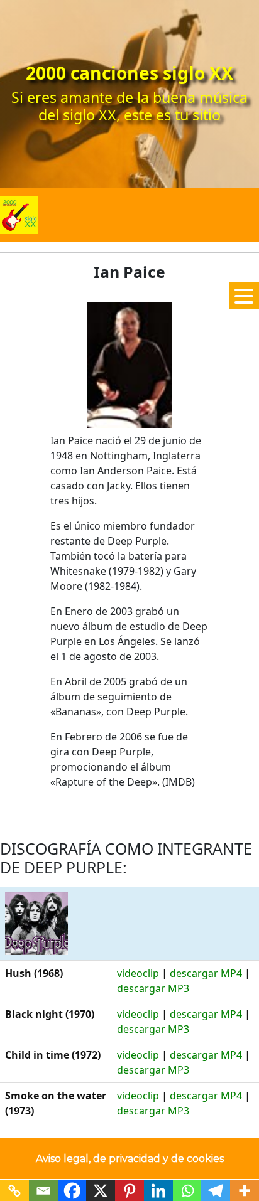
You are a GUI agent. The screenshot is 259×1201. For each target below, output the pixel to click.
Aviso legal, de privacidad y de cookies (130, 1159)
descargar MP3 (153, 988)
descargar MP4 (206, 973)
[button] (244, 295)
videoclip (138, 973)
